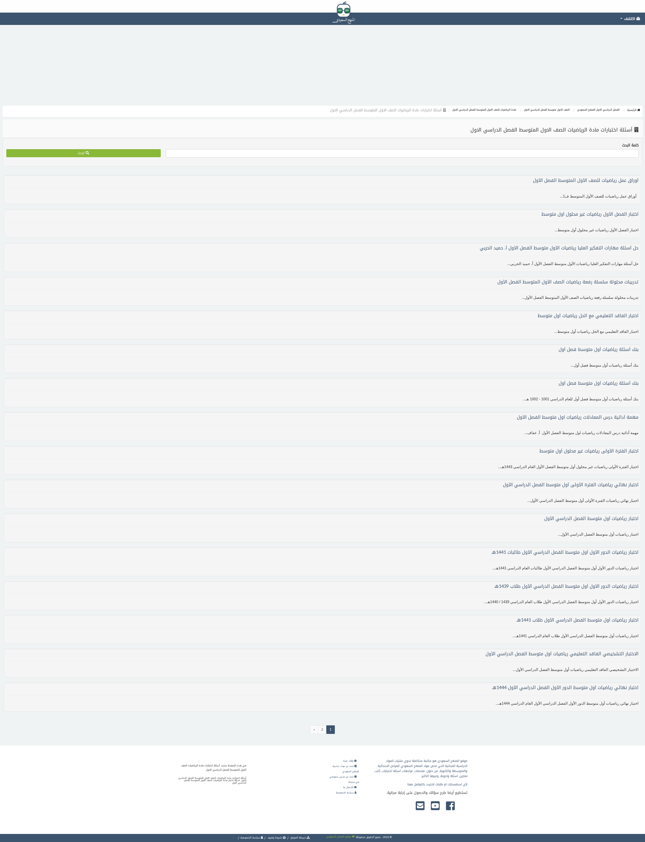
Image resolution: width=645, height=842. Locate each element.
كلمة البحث (630, 145)
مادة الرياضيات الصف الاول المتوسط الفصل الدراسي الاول (484, 109)
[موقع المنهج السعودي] (322, 6)
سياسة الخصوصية (345, 792)
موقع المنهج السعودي (339, 836)
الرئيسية (632, 110)
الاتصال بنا (348, 787)
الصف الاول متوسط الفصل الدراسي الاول (547, 109)
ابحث (82, 153)
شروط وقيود (275, 837)
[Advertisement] (322, 68)
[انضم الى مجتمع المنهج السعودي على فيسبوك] (450, 806)
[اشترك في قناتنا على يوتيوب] (435, 806)
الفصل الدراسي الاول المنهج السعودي (598, 109)
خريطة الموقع (298, 837)
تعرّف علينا (348, 761)
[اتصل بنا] (420, 806)
